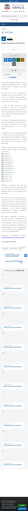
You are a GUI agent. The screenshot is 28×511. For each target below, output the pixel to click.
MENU (4, 24)
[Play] (12, 70)
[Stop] (15, 70)
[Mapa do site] (22, 11)
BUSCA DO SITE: (5, 14)
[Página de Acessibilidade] (24, 11)
